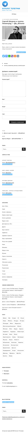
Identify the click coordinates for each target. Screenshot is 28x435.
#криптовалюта (6, 337)
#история (5, 334)
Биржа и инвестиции (7, 215)
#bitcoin (5, 318)
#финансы (12, 353)
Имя (3, 99)
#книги (15, 334)
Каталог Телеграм (11, 8)
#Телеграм (5, 323)
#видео (15, 329)
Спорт (3, 271)
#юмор (10, 356)
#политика (13, 342)
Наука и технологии (7, 256)
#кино (10, 334)
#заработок (6, 331)
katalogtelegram (14, 19)
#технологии (21, 350)
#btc (9, 318)
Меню (14, 14)
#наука (10, 339)
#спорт (14, 350)
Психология (5, 265)
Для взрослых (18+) (7, 224)
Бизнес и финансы (6, 212)
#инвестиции (20, 331)
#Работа (10, 320)
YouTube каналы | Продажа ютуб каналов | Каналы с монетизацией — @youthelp (12, 290)
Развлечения (5, 268)
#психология (6, 345)
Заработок (4, 232)
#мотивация (20, 337)
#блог (10, 329)
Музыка (6, 63)
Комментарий (6, 79)
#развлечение (6, 347)
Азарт (3, 209)
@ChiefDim (10, 383)
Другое (4, 226)
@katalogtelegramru (10, 162)
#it (18, 318)
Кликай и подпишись (8, 402)
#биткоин (5, 329)
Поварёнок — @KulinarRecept (17, 301)
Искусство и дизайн (7, 241)
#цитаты (5, 356)
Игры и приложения (7, 238)
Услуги (4, 274)
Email (4, 106)
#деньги (21, 329)
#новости (16, 339)
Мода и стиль (5, 250)
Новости (4, 259)
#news (4, 320)
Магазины (4, 247)
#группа (6, 65)
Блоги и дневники (6, 218)
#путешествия (14, 345)
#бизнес (19, 326)
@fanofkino (8, 172)
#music (22, 318)
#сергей (20, 65)
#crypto (14, 318)
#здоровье (13, 331)
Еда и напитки (5, 229)
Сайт (3, 114)
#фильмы (5, 353)
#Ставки (22, 320)
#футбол (19, 353)
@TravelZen (8, 193)
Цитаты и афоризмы (7, 277)
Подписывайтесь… (21, 52)
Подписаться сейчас (7, 164)
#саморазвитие (6, 350)
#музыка (16, 65)
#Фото (11, 323)
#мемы (14, 337)
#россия (14, 347)
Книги (3, 244)
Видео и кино (5, 221)
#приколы (20, 342)
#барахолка (18, 323)
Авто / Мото (5, 206)
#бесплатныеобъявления (9, 326)
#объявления (6, 342)
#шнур (23, 65)
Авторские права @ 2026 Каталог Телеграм (12, 431)
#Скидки (16, 320)
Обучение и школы (7, 262)
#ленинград (10, 65)
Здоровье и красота (7, 235)
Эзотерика (4, 279)
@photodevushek (10, 182)
